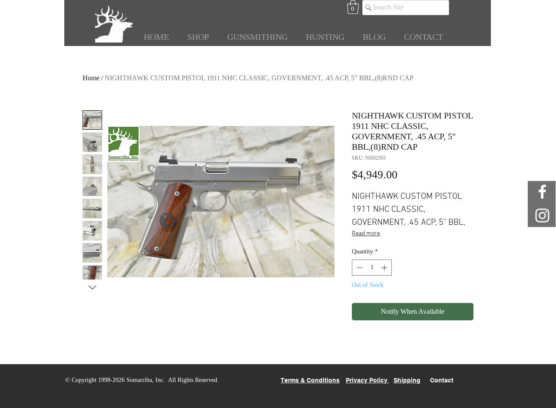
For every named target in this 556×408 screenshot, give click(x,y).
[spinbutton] (372, 267)
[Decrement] (358, 267)
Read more (366, 233)
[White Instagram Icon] (542, 215)
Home (91, 78)
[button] (353, 7)
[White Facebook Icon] (542, 191)
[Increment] (385, 267)
